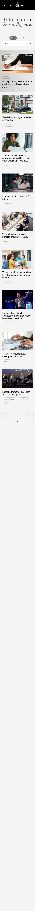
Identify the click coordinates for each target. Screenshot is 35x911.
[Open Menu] (4, 5)
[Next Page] (17, 421)
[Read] (17, 71)
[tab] (5, 38)
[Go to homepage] (17, 5)
